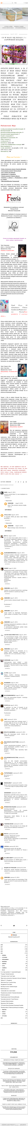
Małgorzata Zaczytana (11, 742)
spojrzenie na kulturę (11, 757)
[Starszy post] (26, 925)
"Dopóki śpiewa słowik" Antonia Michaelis (10, 997)
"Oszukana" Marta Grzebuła (7, 1001)
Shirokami (7, 660)
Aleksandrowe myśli (10, 552)
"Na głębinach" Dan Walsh (6, 984)
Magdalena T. (8, 783)
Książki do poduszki (10, 867)
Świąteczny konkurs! (14, 1068)
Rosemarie (7, 682)
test (5, 719)
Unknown (10, 503)
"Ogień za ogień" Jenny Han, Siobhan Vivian (14, 1104)
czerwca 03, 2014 (18, 857)
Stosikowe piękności (5, 995)
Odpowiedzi (9, 500)
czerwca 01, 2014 (12, 719)
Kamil (6, 492)
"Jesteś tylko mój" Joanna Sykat (8, 990)
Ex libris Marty (8, 857)
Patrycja (7, 705)
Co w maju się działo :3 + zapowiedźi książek (11, 972)
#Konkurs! (14, 1095)
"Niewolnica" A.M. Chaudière (7, 1003)
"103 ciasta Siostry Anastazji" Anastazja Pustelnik (12, 1005)
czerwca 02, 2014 (13, 833)
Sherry (6, 568)
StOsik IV (13, 1077)
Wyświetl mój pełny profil (14, 937)
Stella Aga (7, 514)
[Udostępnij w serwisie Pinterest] (26, 482)
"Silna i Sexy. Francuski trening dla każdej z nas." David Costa (14, 1086)
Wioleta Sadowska (10, 732)
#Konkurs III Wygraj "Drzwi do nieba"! (14, 1060)
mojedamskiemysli (10, 695)
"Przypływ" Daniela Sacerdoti (7, 974)
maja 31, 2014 (11, 492)
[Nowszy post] (1, 925)
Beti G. (6, 535)
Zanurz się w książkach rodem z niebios (8, 1124)
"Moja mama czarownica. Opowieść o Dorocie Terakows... (14, 978)
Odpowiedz (7, 497)
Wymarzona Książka (10, 806)
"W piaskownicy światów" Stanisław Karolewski (11, 992)
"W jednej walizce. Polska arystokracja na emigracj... (12, 1007)
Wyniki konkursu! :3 (5, 988)
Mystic (6, 833)
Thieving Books (8, 823)
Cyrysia (6, 846)
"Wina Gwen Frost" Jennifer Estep (8, 982)
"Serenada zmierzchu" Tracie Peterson (9, 999)
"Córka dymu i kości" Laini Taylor (8, 976)
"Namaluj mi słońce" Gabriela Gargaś (9, 986)
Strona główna (8, 26)
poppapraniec (8, 773)
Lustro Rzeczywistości (11, 634)
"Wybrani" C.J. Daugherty (6, 980)
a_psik (6, 672)
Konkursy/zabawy (19, 26)
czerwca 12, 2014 (14, 877)
